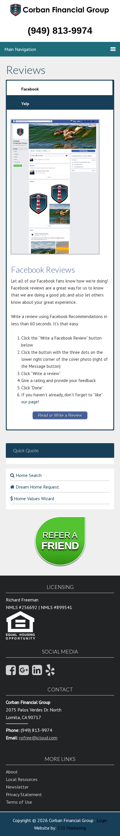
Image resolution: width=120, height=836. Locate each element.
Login (102, 820)
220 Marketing (71, 828)
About (12, 772)
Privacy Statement (24, 794)
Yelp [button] (25, 104)
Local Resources (22, 779)
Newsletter (17, 787)
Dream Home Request (37, 487)
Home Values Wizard (33, 498)
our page (29, 401)
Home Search (28, 475)
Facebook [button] (30, 89)
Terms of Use (19, 802)
